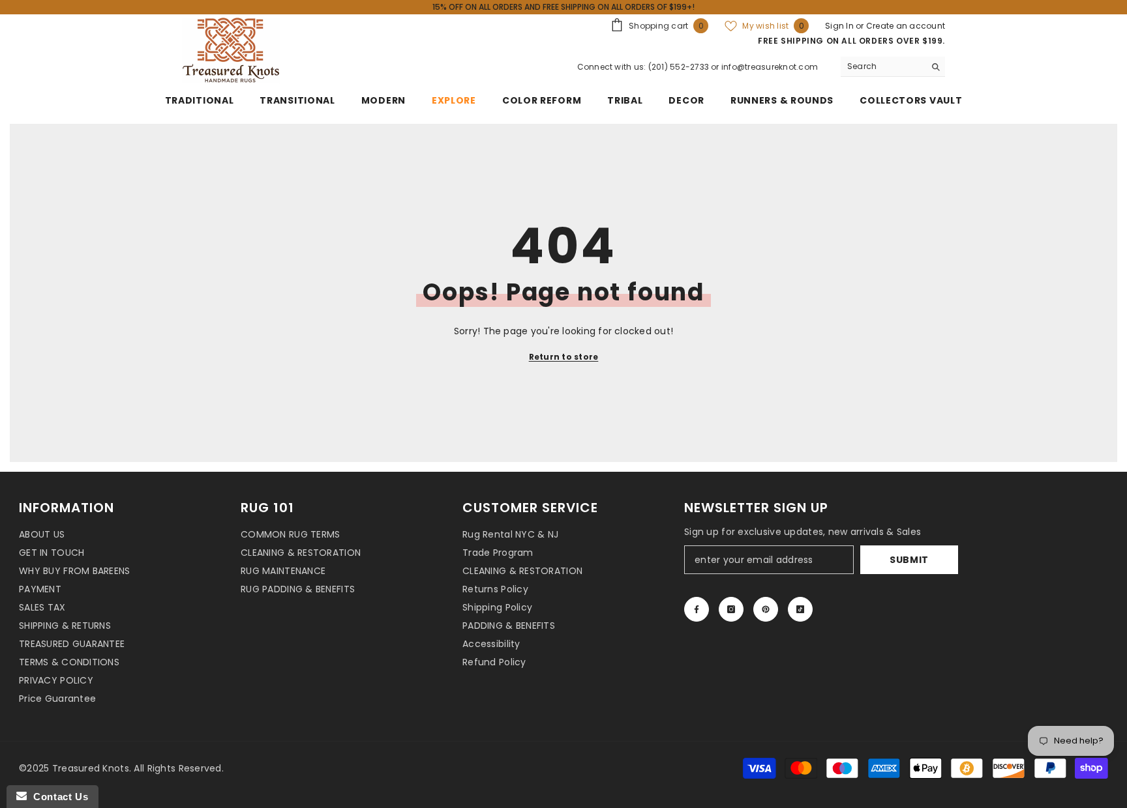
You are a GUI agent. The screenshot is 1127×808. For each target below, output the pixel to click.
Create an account (905, 25)
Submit (909, 559)
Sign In (840, 25)
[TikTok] (800, 609)
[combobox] (883, 66)
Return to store (564, 356)
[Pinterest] (765, 609)
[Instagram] (731, 609)
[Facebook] (696, 609)
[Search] (893, 67)
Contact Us (57, 796)
